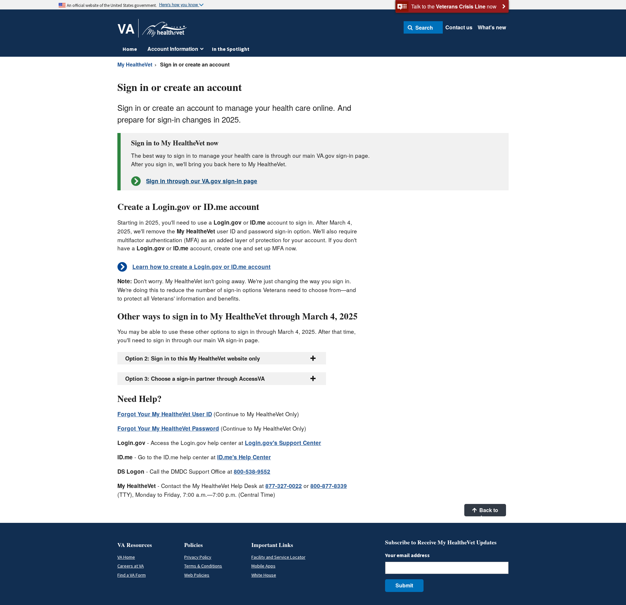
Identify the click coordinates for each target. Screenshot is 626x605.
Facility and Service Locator (278, 557)
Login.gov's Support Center (283, 443)
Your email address (407, 555)
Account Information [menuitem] (172, 48)
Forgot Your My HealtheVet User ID (164, 414)
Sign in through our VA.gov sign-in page (201, 181)
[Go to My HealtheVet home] (164, 31)
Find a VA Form (131, 575)
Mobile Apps (263, 566)
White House (263, 575)
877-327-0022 (283, 486)
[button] (423, 27)
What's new (492, 27)
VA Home (126, 557)
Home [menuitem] (130, 49)
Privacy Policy (197, 557)
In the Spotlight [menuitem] (230, 49)
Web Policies (196, 575)
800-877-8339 (328, 486)
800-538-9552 (252, 471)
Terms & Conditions (203, 566)
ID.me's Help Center (244, 457)
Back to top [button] (488, 511)
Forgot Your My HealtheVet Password (168, 428)
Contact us (458, 27)
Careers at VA (130, 566)
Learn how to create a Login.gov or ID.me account (201, 267)
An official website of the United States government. (112, 5)
